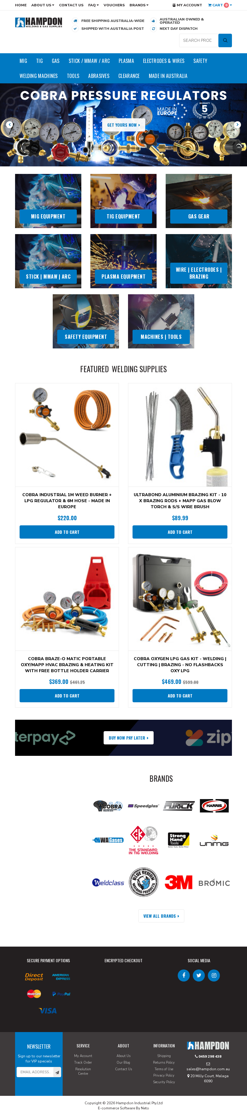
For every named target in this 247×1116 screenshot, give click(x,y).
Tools (73, 75)
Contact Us (71, 5)
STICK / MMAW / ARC (89, 60)
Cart (219, 5)
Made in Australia (168, 75)
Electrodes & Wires (163, 60)
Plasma (126, 60)
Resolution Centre (83, 1071)
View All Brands (159, 916)
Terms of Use (164, 1069)
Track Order (83, 1062)
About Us (41, 5)
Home (21, 5)
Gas (56, 60)
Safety (200, 60)
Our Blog (123, 1062)
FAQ (92, 5)
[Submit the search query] (225, 40)
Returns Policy (164, 1062)
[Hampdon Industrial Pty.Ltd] (38, 22)
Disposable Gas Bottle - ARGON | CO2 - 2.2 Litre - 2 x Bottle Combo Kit (52, 1091)
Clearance (129, 75)
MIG (23, 60)
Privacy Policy (163, 1075)
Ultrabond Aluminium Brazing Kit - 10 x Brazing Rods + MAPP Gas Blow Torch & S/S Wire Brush (180, 501)
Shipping (164, 1056)
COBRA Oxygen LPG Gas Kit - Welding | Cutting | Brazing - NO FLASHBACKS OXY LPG (180, 665)
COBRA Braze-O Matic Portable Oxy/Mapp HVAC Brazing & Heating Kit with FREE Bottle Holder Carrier (67, 665)
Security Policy (164, 1082)
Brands (138, 5)
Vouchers (114, 5)
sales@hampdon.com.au (208, 1069)
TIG (39, 60)
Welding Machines (39, 75)
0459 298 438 (209, 1056)
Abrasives (98, 75)
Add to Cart (67, 532)
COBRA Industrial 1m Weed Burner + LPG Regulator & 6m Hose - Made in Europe (67, 501)
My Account (189, 5)
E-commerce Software (116, 1108)
